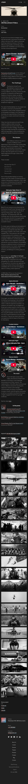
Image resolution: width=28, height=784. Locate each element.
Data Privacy (14, 764)
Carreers (14, 755)
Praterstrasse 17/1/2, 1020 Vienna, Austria (16, 720)
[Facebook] (14, 737)
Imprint (14, 769)
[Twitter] (8, 737)
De (21, 2)
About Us (14, 742)
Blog (14, 757)
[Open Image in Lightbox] (14, 443)
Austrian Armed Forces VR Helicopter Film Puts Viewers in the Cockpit (13, 410)
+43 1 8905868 (11, 727)
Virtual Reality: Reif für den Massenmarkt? (12, 423)
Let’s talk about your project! (13, 433)
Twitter (2, 708)
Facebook (3, 705)
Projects (14, 750)
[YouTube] (11, 737)
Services (14, 747)
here (10, 401)
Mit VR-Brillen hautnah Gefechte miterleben (12, 417)
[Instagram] (17, 737)
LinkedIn (3, 710)
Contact (14, 760)
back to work (5, 21)
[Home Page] (3, 2)
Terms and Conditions (14, 767)
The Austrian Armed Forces (8, 73)
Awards (14, 744)
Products (14, 752)
